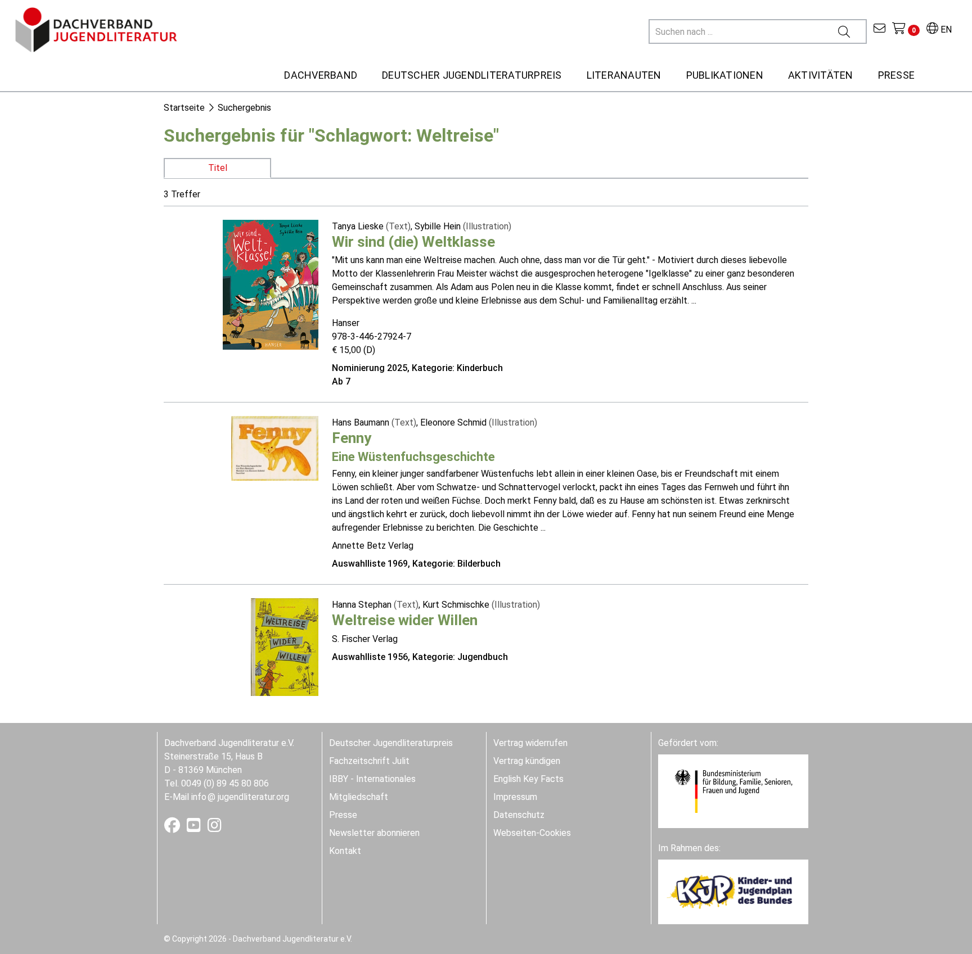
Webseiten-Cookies (532, 833)
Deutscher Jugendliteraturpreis (391, 743)
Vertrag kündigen (526, 761)
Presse (343, 815)
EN (945, 29)
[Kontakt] (879, 29)
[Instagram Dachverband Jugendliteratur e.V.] (215, 827)
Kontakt (345, 851)
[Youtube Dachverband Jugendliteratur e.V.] (195, 827)
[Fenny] (274, 447)
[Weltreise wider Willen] (284, 646)
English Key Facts (528, 779)
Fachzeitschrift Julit (369, 761)
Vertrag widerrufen (530, 743)
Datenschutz (518, 815)
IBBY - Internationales (372, 779)
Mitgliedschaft (358, 797)
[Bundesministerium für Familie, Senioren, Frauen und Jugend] (733, 790)
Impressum (515, 797)
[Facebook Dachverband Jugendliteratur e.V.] (173, 827)
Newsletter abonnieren (374, 833)
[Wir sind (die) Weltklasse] (270, 283)
